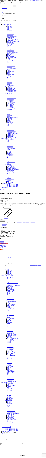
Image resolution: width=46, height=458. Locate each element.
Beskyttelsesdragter (8, 400)
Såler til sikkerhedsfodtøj (12, 334)
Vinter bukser (9, 326)
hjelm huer (9, 387)
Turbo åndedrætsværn (11, 411)
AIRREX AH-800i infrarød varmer (11, 430)
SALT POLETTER (8, 274)
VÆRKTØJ (7, 424)
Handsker (6, 276)
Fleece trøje (9, 322)
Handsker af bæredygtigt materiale (13, 285)
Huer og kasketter (10, 305)
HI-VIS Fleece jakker (11, 346)
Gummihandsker (10, 284)
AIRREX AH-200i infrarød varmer (11, 428)
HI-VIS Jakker (10, 344)
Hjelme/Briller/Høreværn (9, 383)
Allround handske (10, 277)
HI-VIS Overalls (10, 347)
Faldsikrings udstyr (10, 416)
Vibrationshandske (10, 296)
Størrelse (1, 207)
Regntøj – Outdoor (10, 315)
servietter (9, 423)
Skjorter (8, 316)
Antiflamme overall (10, 375)
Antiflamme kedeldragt (11, 374)
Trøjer (8, 321)
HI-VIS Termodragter (11, 352)
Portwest (33, 222)
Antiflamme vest (10, 380)
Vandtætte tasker (10, 398)
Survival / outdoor (5, 431)
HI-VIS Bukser (10, 339)
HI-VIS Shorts (10, 350)
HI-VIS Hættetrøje (10, 343)
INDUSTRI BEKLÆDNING (8, 275)
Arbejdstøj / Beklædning (9, 300)
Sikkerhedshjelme (10, 388)
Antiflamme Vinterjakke (11, 381)
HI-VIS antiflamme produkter (12, 338)
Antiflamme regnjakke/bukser (12, 376)
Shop (4, 189)
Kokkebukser (9, 363)
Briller (8, 384)
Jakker (8, 306)
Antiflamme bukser (10, 371)
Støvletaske (9, 397)
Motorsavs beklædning (11, 311)
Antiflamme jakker (10, 373)
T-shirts (24, 222)
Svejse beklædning (10, 318)
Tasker (6, 394)
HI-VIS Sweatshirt (10, 351)
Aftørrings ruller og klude (9, 422)
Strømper (9, 336)
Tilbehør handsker (10, 299)
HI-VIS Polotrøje (10, 348)
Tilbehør (8, 327)
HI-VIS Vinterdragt (11, 355)
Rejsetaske (9, 395)
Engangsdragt (9, 404)
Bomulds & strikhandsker (12, 279)
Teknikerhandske (10, 293)
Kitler (8, 368)
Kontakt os (4, 433)
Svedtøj (8, 317)
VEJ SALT (7, 269)
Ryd (12, 207)
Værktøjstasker (10, 399)
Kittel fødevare (10, 366)
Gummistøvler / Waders (11, 308)
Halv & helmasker (10, 410)
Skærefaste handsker (11, 290)
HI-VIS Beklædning (9, 337)
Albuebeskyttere (10, 415)
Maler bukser (9, 310)
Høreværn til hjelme (11, 391)
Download (2, 241)
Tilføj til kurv (2, 220)
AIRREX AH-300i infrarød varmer (11, 429)
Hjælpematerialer (10, 418)
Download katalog (10, 328)
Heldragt (8, 369)
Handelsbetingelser (3, 245)
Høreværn (9, 386)
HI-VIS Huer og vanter (11, 341)
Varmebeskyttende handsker (12, 295)
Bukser (8, 302)
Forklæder (9, 365)
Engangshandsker (10, 282)
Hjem (1, 189)
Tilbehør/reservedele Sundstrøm (13, 413)
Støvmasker (9, 408)
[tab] (24, 224)
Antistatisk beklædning (11, 301)
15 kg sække (9, 272)
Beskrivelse (4, 224)
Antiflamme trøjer (10, 379)
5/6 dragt (9, 401)
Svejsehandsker (10, 291)
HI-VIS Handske (10, 342)
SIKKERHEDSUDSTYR (7, 382)
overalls (8, 312)
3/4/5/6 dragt (9, 403)
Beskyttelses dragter (11, 304)
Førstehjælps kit (10, 417)
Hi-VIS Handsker (10, 289)
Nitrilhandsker (10, 288)
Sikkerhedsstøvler (10, 333)
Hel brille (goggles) (10, 385)
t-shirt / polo (9, 367)
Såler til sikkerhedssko (11, 335)
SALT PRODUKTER (6, 268)
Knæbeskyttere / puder (11, 419)
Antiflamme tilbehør (11, 378)
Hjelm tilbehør (10, 390)
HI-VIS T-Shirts (10, 353)
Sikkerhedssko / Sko (11, 332)
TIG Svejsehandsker (11, 292)
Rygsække (9, 396)
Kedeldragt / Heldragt (11, 309)
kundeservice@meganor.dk (35, 0)
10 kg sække (9, 270)
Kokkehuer (9, 364)
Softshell (8, 319)
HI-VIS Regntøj (10, 349)
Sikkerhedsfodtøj (8, 330)
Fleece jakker (9, 307)
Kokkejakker (9, 362)
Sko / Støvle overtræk (11, 405)
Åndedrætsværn (8, 407)
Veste (8, 324)
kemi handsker (10, 286)
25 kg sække (9, 273)
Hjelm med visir (10, 389)
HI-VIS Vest (9, 354)
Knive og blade (10, 426)
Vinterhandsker (10, 298)
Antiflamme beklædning (9, 370)
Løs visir (8, 392)
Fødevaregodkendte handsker (12, 283)
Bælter (8, 303)
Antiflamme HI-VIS (11, 372)
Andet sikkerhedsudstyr (9, 414)
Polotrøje (9, 314)
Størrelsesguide (6, 218)
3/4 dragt (9, 402)
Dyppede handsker (10, 280)
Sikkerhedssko (10, 331)
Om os (1, 247)
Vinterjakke (9, 325)
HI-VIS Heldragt (10, 340)
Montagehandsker (10, 287)
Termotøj (27, 222)
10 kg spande (9, 271)
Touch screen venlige (11, 294)
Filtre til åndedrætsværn (11, 412)
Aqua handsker (10, 278)
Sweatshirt (9, 320)
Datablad (4, 225)
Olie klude (9, 421)
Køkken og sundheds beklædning (11, 360)
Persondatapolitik (3, 246)
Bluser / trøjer (19, 222)
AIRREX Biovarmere (6, 427)
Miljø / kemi (9, 420)
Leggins (8, 357)
